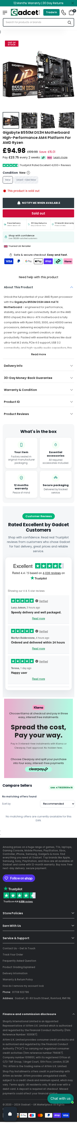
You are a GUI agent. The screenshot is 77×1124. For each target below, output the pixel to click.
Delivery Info (13, 366)
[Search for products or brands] (70, 22)
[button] (70, 74)
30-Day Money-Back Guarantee (28, 378)
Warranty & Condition (20, 390)
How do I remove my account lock (23, 986)
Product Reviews (16, 414)
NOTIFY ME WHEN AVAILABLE (41, 203)
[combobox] (34, 22)
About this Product (18, 287)
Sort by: (6, 803)
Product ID (12, 402)
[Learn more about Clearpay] (43, 157)
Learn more (61, 157)
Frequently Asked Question (19, 960)
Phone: (7, 992)
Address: (8, 998)
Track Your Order (13, 954)
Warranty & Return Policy (18, 979)
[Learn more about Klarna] (49, 157)
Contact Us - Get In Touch (19, 948)
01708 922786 (20, 992)
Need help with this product (38, 277)
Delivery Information (15, 973)
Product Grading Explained (19, 967)
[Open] (10, 1114)
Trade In (51, 12)
